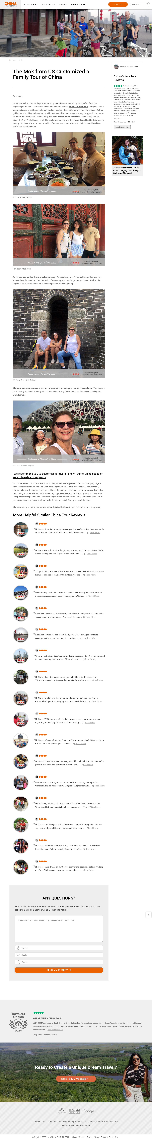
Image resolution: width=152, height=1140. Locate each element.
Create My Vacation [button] (74, 1078)
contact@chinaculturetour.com (76, 1125)
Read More (95, 532)
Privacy (96, 1137)
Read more (118, 118)
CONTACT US (117, 4)
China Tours (30, 4)
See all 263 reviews (122, 127)
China (111, 1137)
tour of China (61, 103)
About (74, 1137)
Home (14, 60)
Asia (116, 1137)
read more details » (55, 1030)
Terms (89, 1137)
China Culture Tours (79, 106)
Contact (82, 1137)
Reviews (63, 4)
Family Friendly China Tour (60, 507)
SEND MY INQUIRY (58, 970)
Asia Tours (47, 4)
